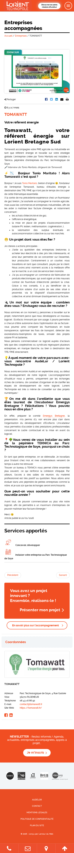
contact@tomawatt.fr (31, 704)
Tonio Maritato (29, 183)
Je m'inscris (35, 752)
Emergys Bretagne (54, 415)
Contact (37, 806)
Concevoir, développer (27, 545)
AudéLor (37, 800)
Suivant (63, 575)
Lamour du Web (46, 834)
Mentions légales (37, 812)
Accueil (8, 35)
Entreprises (21, 35)
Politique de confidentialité (37, 819)
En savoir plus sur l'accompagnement (35, 625)
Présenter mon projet (40, 610)
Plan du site (37, 825)
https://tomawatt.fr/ (31, 708)
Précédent (12, 575)
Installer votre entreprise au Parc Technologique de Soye (35, 557)
